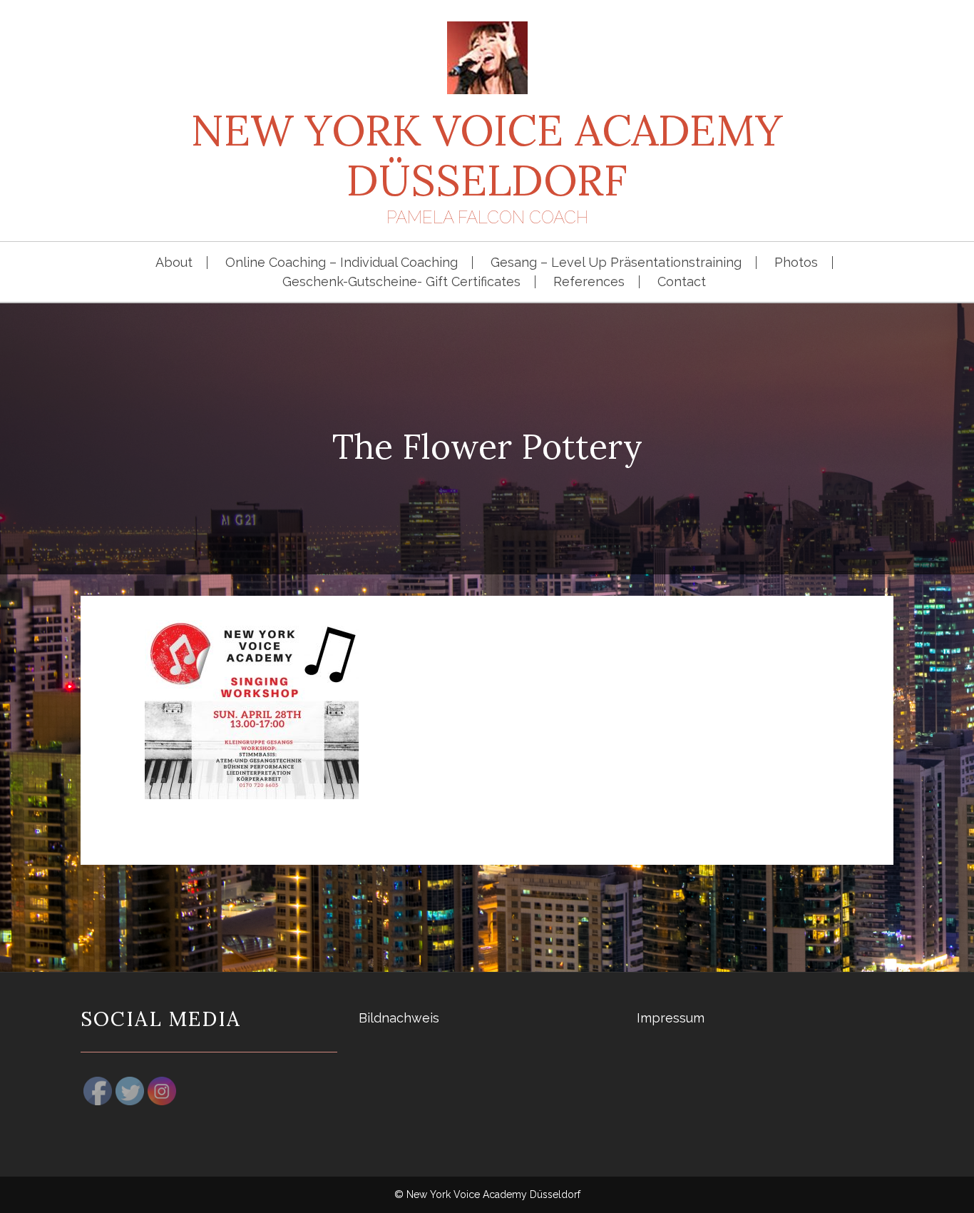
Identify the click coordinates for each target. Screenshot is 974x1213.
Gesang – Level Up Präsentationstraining (616, 262)
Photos (796, 262)
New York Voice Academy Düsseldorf (487, 155)
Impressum (670, 1017)
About (174, 262)
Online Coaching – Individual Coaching (341, 262)
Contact (681, 281)
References (589, 281)
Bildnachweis (399, 1017)
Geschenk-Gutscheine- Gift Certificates (401, 281)
